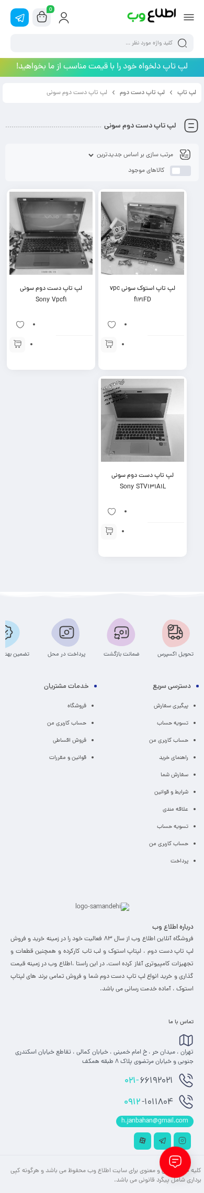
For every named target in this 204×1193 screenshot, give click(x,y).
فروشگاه (76, 706)
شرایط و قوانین (171, 792)
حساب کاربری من (168, 740)
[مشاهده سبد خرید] (42, 18)
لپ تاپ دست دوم (142, 93)
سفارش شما (174, 775)
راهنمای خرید (173, 758)
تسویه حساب (172, 723)
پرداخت (179, 861)
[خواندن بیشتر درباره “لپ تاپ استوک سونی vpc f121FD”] (109, 345)
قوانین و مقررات (67, 758)
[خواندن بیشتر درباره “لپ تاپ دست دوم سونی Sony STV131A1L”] (109, 532)
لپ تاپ (186, 93)
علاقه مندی (175, 809)
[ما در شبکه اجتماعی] (19, 17)
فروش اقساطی (69, 740)
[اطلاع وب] (152, 17)
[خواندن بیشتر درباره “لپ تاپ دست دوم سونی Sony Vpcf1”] (17, 345)
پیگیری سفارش (171, 706)
